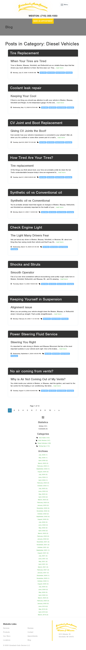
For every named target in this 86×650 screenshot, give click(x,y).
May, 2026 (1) (43, 458)
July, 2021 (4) (43, 556)
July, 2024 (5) (43, 474)
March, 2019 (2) (43, 615)
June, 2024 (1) (43, 477)
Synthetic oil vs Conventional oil (36, 192)
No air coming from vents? (31, 371)
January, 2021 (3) (43, 573)
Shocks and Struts (25, 264)
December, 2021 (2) (43, 542)
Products (6, 632)
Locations (6, 640)
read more (59, 68)
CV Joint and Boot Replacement (36, 122)
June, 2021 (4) (43, 559)
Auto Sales (43, 72)
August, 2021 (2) (43, 553)
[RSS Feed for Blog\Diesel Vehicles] (43, 417)
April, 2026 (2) (43, 460)
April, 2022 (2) (43, 531)
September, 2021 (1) (43, 550)
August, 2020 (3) (43, 584)
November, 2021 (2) (43, 545)
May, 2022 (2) (43, 528)
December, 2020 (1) (43, 575)
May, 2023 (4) (43, 494)
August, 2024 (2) (43, 472)
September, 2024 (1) (43, 469)
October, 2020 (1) (43, 581)
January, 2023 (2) (43, 505)
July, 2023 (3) (43, 488)
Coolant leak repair (25, 88)
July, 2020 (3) (43, 587)
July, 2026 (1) (43, 455)
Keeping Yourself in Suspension (36, 299)
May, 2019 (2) (43, 609)
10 (50, 410)
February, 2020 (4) (43, 601)
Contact (30, 632)
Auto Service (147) (44, 440)
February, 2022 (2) (43, 536)
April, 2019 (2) (43, 612)
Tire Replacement (24, 53)
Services (6, 628)
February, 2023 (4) (43, 502)
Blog (29, 640)
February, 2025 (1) (43, 466)
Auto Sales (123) (44, 438)
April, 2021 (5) (43, 564)
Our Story (6, 636)
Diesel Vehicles (60, 72)
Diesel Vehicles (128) (44, 443)
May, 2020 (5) (43, 592)
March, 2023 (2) (43, 500)
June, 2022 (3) (43, 525)
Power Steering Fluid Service (33, 334)
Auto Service (51, 72)
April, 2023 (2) (43, 497)
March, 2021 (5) (43, 567)
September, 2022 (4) (43, 516)
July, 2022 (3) (43, 522)
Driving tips (69, 72)
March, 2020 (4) (43, 598)
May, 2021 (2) (43, 561)
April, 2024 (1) (43, 480)
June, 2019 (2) (43, 606)
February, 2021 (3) (43, 570)
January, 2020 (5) (43, 603)
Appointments (33, 636)
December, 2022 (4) (43, 508)
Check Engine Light (26, 227)
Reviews (30, 628)
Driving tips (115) (44, 446)
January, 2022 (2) (43, 539)
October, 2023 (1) (43, 486)
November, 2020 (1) (43, 578)
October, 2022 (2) (43, 514)
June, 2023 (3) (43, 491)
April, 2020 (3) (43, 595)
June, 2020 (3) (43, 589)
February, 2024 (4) (43, 483)
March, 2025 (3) (43, 463)
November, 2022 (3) (43, 511)
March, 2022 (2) (43, 533)
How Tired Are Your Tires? (31, 157)
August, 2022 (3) (43, 519)
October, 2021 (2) (43, 547)
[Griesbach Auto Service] (32, 4)
